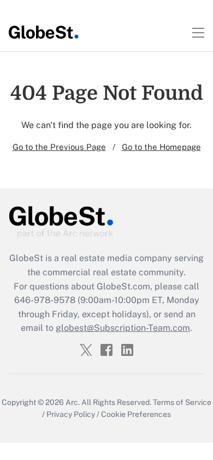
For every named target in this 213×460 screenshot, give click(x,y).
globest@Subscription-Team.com (123, 328)
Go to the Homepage (161, 147)
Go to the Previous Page (59, 147)
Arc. (73, 402)
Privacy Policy (70, 414)
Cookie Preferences (136, 414)
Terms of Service (182, 402)
